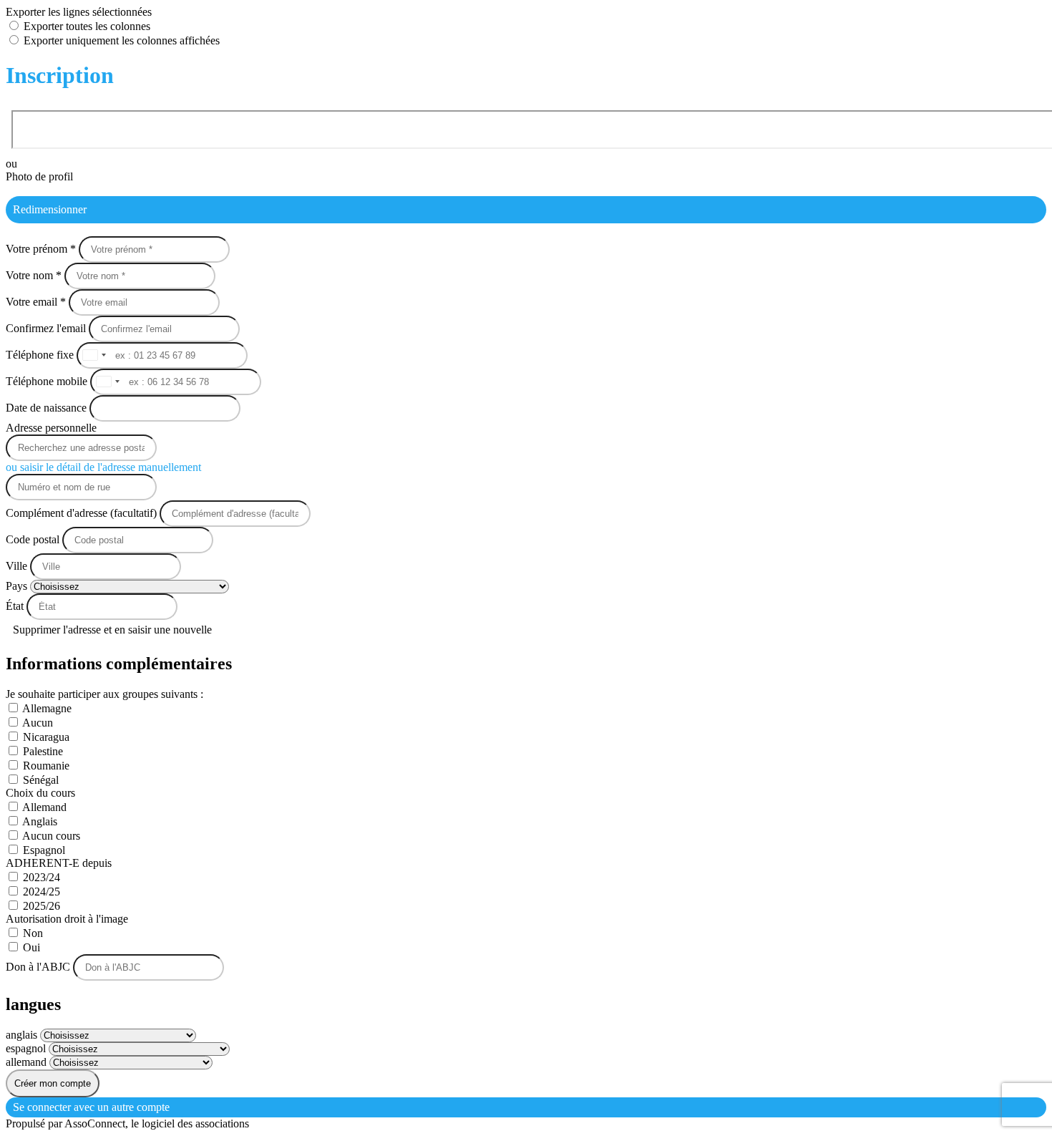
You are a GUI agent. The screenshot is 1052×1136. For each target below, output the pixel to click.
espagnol (27, 1048)
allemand (27, 1062)
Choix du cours (40, 793)
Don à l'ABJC (39, 967)
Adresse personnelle (51, 428)
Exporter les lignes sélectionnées (79, 12)
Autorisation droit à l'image (67, 919)
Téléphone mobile (48, 381)
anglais (23, 1035)
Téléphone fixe (41, 355)
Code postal (32, 539)
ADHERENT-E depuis (59, 863)
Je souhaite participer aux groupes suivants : (104, 694)
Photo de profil (39, 176)
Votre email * (37, 302)
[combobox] (93, 355)
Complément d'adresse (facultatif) (83, 513)
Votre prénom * (42, 249)
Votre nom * (35, 275)
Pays (18, 586)
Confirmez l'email (46, 328)
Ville (18, 566)
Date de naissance (47, 408)
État (16, 606)
